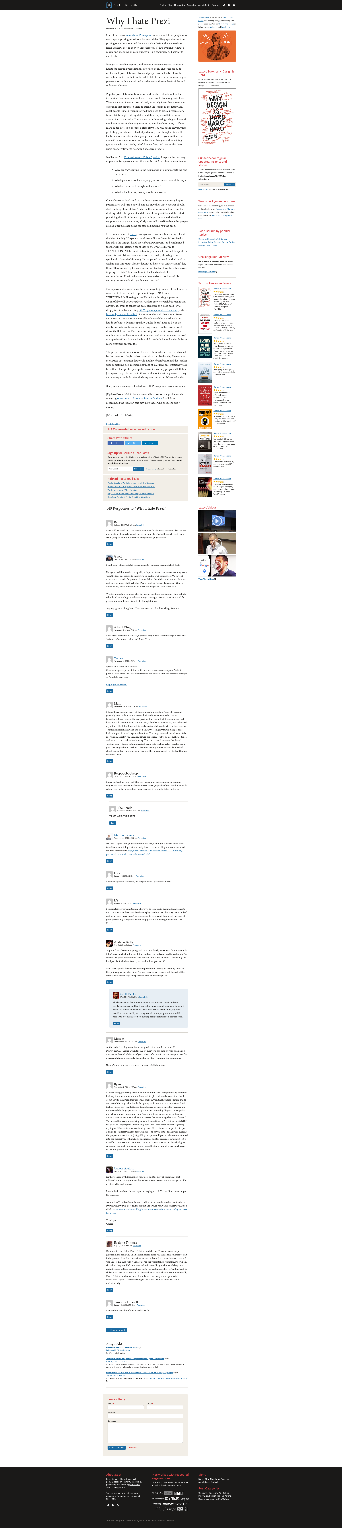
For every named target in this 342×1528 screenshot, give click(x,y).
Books (163, 5)
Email (150, 1404)
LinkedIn (213, 27)
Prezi (133, 234)
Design (232, 242)
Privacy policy (151, 469)
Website (111, 1412)
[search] (234, 5)
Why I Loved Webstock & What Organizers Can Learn (131, 493)
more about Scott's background (123, 1486)
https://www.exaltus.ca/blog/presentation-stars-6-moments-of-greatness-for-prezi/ (146, 1211)
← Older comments (116, 1330)
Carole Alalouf (124, 1168)
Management (204, 245)
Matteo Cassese (124, 835)
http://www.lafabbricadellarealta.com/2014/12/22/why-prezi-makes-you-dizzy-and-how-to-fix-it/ (144, 852)
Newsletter (179, 5)
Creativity (202, 239)
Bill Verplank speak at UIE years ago (159, 310)
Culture (214, 245)
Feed (118, 1505)
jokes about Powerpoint (139, 35)
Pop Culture (223, 1499)
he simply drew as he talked (121, 314)
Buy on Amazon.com (222, 288)
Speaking (191, 5)
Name (111, 1404)
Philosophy (211, 239)
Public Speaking (135, 28)
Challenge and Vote (206, 272)
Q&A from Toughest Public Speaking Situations (129, 497)
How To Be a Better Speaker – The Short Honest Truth (131, 486)
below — (132, 429)
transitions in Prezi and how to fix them (139, 398)
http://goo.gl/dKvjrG (116, 684)
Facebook (229, 5)
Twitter (224, 5)
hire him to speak (226, 24)
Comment (112, 1421)
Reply (109, 544)
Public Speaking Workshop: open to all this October (131, 483)
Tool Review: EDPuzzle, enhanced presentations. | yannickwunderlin (135, 1358)
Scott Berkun (129, 994)
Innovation (202, 242)
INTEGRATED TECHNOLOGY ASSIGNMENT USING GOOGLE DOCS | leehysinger (139, 1372)
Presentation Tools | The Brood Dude (121, 1347)
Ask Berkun (222, 239)
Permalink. (140, 525)
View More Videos (206, 579)
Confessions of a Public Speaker (142, 157)
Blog (170, 5)
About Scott (204, 5)
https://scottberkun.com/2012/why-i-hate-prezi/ (167, 1378)
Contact (216, 5)
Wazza (118, 658)
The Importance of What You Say (122, 490)
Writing (225, 242)
